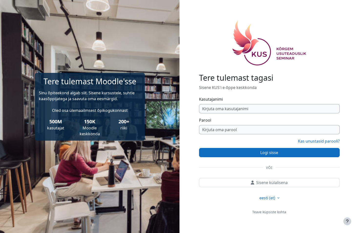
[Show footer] (347, 221)
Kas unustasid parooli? (319, 141)
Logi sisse (269, 152)
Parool (205, 120)
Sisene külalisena (272, 182)
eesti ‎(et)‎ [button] (267, 198)
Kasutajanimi (211, 99)
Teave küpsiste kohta (269, 212)
